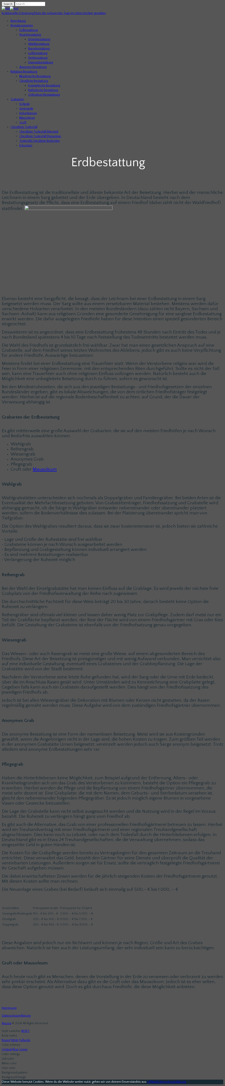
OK (149, 1082)
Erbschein (25, 145)
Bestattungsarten (22, 25)
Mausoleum (27, 118)
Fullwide (24, 1040)
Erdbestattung (28, 30)
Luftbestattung (37, 53)
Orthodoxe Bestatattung (44, 95)
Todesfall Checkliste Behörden (39, 141)
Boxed (6, 1040)
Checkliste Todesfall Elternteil (38, 131)
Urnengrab (26, 108)
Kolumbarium (28, 113)
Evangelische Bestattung (44, 85)
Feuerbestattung (30, 34)
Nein (154, 1082)
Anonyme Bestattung (33, 67)
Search (8, 3)
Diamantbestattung (40, 62)
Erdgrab (24, 104)
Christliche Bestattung (33, 81)
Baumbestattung (39, 48)
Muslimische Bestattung (35, 76)
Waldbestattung (38, 44)
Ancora (6, 1023)
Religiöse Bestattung (24, 71)
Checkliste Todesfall (24, 127)
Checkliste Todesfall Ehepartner (40, 136)
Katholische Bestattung (43, 90)
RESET (25, 1031)
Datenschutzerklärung (16, 1015)
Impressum (9, 1008)
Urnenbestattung (39, 39)
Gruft (22, 122)
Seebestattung (37, 58)
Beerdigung (18, 21)
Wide (14, 1040)
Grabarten (17, 99)
